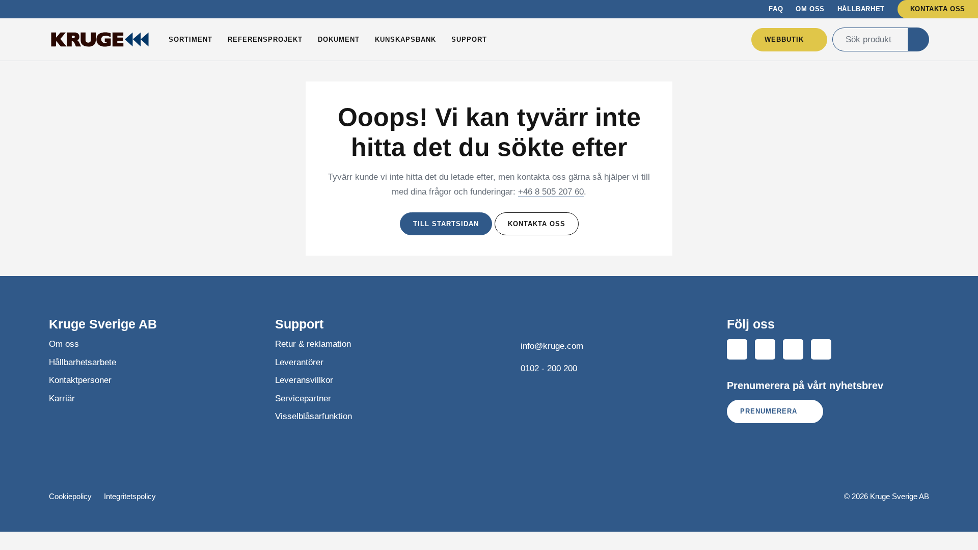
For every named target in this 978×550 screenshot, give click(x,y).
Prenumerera (770, 411)
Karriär (62, 398)
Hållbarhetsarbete (82, 362)
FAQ (776, 9)
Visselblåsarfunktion (313, 416)
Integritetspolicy (130, 496)
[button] (918, 39)
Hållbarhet (861, 9)
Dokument (339, 39)
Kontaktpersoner (80, 380)
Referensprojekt (265, 39)
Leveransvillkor (304, 380)
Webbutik (784, 39)
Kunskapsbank (405, 39)
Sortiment (190, 39)
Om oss (810, 9)
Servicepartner (303, 398)
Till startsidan (446, 224)
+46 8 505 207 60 (551, 192)
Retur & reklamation (313, 344)
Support (469, 39)
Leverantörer (299, 362)
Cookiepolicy (70, 496)
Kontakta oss (937, 9)
